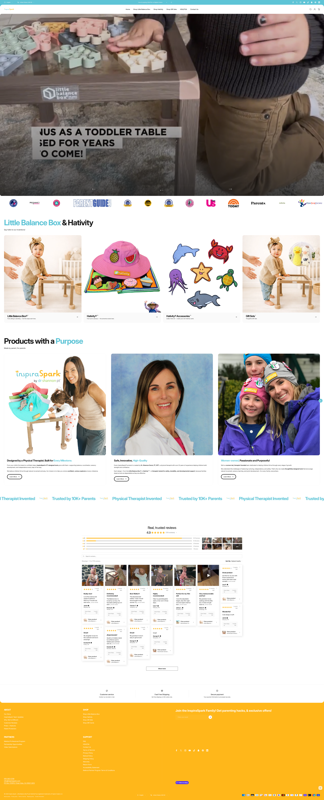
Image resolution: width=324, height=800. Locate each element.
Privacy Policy (88, 753)
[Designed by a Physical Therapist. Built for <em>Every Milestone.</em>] (55, 404)
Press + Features (10, 726)
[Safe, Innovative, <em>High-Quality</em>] (162, 404)
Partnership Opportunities (13, 744)
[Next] (230, 189)
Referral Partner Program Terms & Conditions (99, 770)
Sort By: (228, 561)
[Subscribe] (210, 717)
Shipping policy (30, 796)
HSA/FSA (86, 744)
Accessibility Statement (91, 767)
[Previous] (93, 189)
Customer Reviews (10, 723)
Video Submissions (10, 747)
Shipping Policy (88, 759)
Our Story (7, 714)
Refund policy (7, 796)
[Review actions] (101, 588)
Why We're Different (11, 720)
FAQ (84, 741)
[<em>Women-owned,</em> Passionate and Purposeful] (269, 404)
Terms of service (22, 796)
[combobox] (8, 2)
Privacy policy (14, 796)
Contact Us (87, 747)
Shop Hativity (87, 717)
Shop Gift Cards (88, 723)
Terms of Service (89, 750)
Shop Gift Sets (88, 720)
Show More (94, 602)
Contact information (39, 796)
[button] (176, 533)
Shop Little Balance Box (91, 714)
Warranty (86, 762)
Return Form (87, 764)
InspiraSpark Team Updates (13, 717)
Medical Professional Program (14, 741)
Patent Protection (10, 729)
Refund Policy (88, 756)
